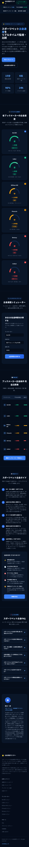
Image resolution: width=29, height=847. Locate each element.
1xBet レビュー (5, 802)
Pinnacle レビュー (6, 808)
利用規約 (4, 829)
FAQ (3, 823)
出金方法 (7, 339)
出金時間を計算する (14, 356)
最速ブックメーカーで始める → (14, 458)
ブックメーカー (8, 331)
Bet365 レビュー (6, 799)
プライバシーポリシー (7, 826)
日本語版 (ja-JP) (5, 844)
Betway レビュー (6, 811)
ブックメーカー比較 (7, 788)
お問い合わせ (5, 831)
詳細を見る (14, 596)
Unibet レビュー (6, 814)
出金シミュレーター (7, 785)
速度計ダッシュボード (7, 782)
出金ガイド (4, 791)
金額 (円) (7, 347)
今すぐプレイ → (8, 60)
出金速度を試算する (9, 65)
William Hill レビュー (7, 805)
